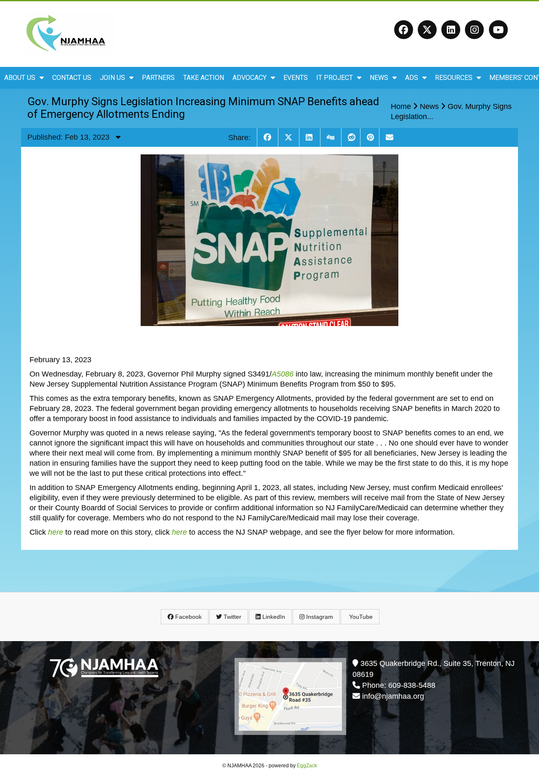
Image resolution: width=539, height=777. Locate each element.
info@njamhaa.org (393, 696)
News (379, 78)
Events (295, 78)
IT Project (334, 78)
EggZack (307, 766)
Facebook (187, 616)
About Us (19, 78)
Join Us (112, 78)
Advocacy (249, 78)
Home (401, 106)
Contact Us (71, 78)
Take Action (203, 78)
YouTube (360, 616)
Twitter (231, 616)
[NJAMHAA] (69, 51)
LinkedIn (273, 616)
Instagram (318, 616)
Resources (453, 78)
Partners (158, 78)
